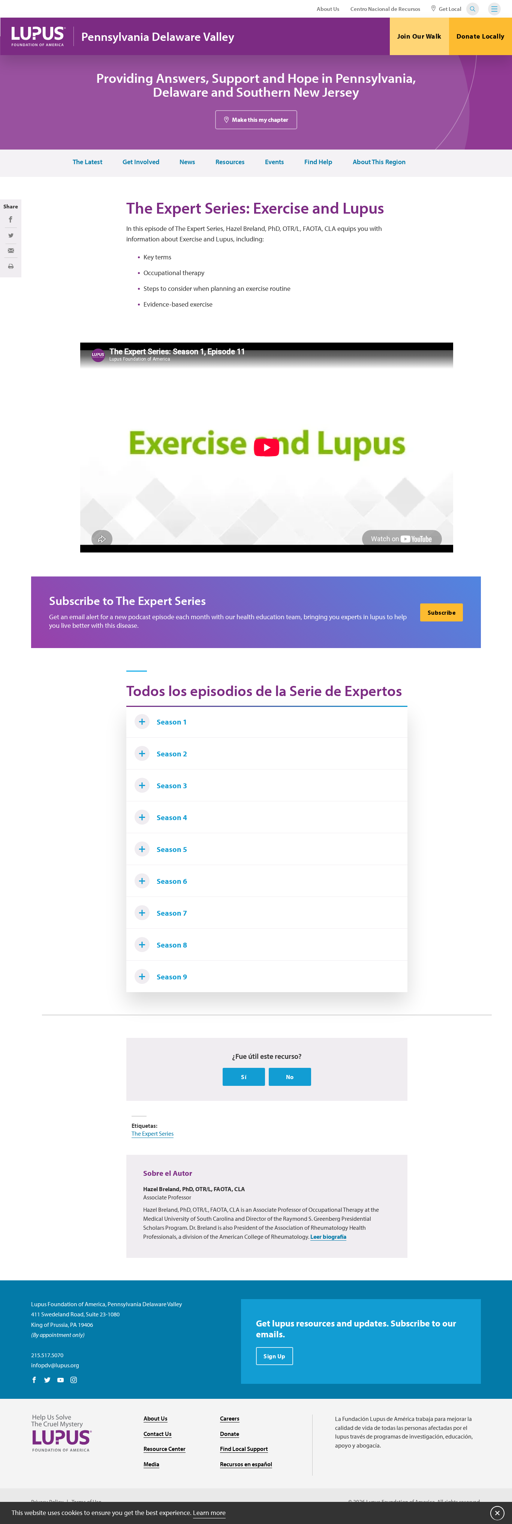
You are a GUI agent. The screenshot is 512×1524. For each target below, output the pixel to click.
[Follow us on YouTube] (60, 1380)
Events (274, 162)
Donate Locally (481, 36)
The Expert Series (153, 1133)
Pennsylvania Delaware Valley (157, 36)
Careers (230, 1418)
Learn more (209, 1512)
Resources (230, 162)
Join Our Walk (419, 36)
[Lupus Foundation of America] (39, 36)
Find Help (318, 162)
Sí (243, 1077)
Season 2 (172, 753)
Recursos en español (246, 1464)
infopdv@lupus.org (55, 1365)
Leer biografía (328, 1236)
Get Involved (141, 162)
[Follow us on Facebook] (34, 1380)
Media (151, 1464)
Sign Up (274, 1356)
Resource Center (165, 1448)
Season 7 (172, 913)
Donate (229, 1433)
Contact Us (158, 1433)
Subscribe (442, 612)
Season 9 (172, 976)
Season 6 (172, 881)
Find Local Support (244, 1448)
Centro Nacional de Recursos (385, 8)
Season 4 (172, 817)
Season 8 (172, 944)
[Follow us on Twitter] (47, 1380)
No (290, 1077)
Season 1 (172, 721)
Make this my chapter (260, 119)
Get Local (449, 8)
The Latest (87, 162)
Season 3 (172, 785)
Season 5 (172, 849)
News (187, 162)
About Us (328, 8)
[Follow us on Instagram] (73, 1380)
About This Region (379, 162)
